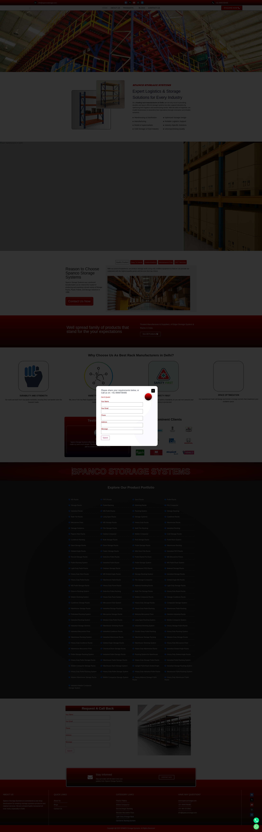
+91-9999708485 (119, 393)
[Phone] (256, 820)
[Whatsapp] (256, 826)
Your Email (104, 408)
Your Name (105, 401)
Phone (103, 415)
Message (104, 429)
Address (104, 422)
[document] (131, 416)
